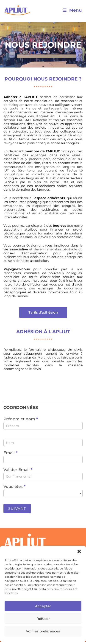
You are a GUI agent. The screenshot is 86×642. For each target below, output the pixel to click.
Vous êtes (14, 487)
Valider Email (17, 470)
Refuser (43, 618)
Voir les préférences (43, 631)
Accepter (43, 606)
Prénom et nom (20, 419)
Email (10, 453)
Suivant (17, 508)
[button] (79, 551)
